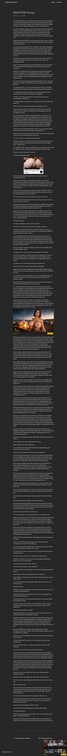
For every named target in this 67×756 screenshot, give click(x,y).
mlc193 (24, 15)
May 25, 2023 (16, 15)
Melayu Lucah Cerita (11, 2)
